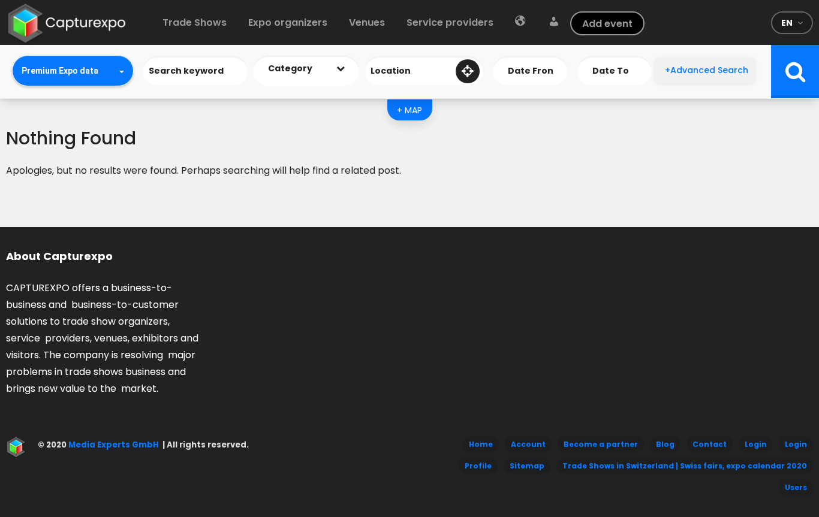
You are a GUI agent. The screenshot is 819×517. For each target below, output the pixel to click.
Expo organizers (287, 22)
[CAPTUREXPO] (67, 20)
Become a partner (601, 444)
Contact (709, 444)
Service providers (450, 22)
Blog (665, 444)
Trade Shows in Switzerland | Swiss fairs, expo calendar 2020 (684, 466)
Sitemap (527, 466)
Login (756, 444)
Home (481, 444)
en (787, 23)
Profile (478, 466)
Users (796, 487)
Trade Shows (194, 22)
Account (528, 444)
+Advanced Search (706, 70)
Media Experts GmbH (113, 445)
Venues (367, 22)
